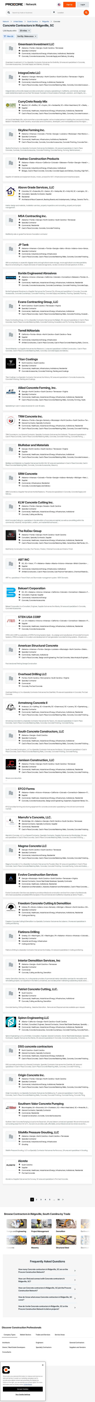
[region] (23, 1381)
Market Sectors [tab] (25, 1335)
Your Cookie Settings (23, 1394)
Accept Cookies (22, 1389)
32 (59, 1199)
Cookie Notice (28, 1384)
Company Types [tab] (9, 1335)
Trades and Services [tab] (43, 1335)
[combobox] (70, 13)
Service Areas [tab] (60, 1335)
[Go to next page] (63, 1199)
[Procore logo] (14, 4)
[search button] (86, 12)
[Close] (42, 1365)
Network (31, 4)
